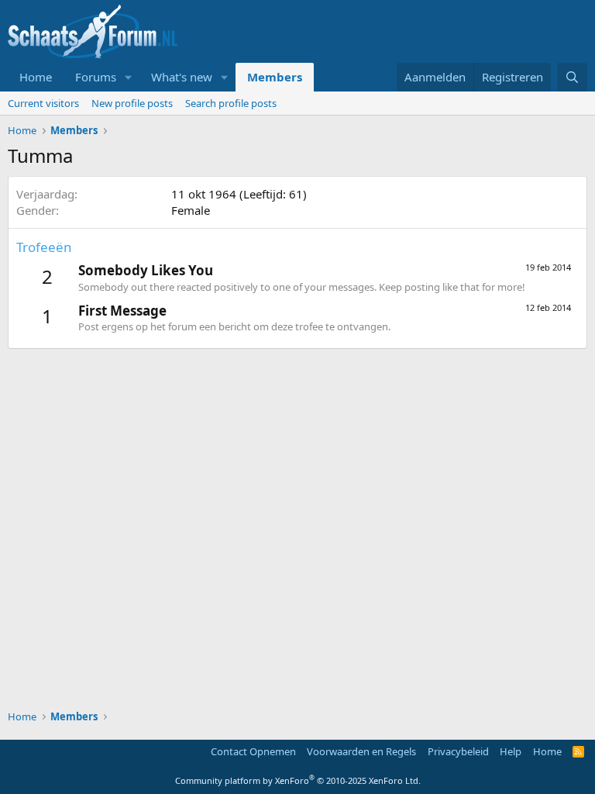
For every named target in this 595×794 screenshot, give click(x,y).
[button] (128, 77)
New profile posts (132, 103)
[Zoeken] (572, 77)
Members (274, 77)
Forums (95, 77)
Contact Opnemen (253, 751)
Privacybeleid (458, 751)
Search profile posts (231, 103)
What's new (181, 77)
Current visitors (43, 103)
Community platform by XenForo (298, 780)
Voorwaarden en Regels (361, 751)
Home (35, 77)
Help (510, 751)
